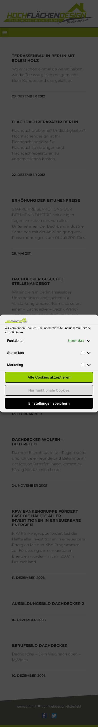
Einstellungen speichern (49, 403)
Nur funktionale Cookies (49, 390)
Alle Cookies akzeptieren (49, 377)
